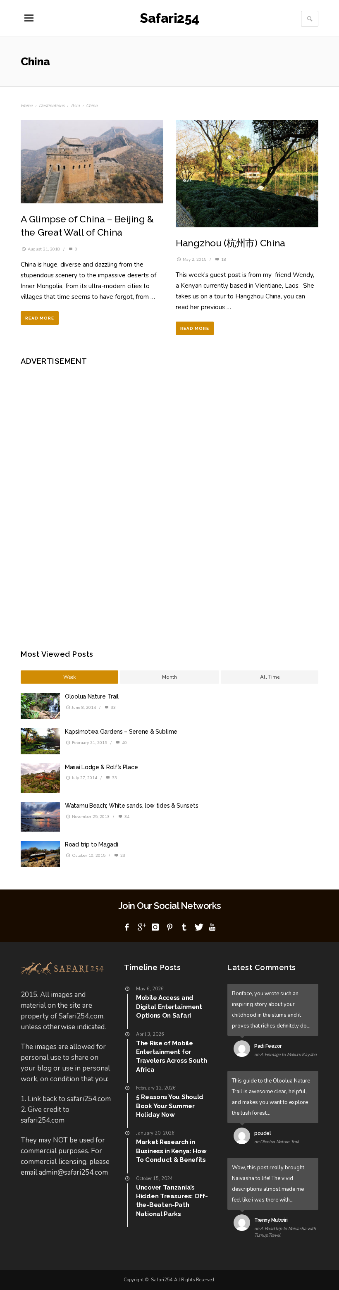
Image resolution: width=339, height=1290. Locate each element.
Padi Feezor (268, 1046)
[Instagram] (155, 927)
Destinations (51, 106)
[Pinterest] (169, 927)
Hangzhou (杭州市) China (230, 242)
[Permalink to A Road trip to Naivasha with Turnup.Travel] (244, 1224)
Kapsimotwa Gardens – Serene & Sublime (121, 731)
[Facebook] (127, 927)
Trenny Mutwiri (270, 1220)
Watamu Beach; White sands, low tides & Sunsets (131, 805)
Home (27, 106)
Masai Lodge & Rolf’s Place (101, 767)
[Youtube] (212, 927)
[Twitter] (198, 927)
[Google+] (141, 927)
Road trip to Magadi (91, 844)
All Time (269, 677)
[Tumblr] (184, 927)
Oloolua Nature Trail (92, 696)
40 (124, 743)
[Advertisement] (93, 501)
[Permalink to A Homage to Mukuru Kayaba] (244, 1050)
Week (69, 677)
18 (223, 259)
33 (113, 708)
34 (126, 817)
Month (169, 677)
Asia (75, 106)
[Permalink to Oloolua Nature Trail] (244, 1137)
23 (122, 855)
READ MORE (39, 318)
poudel (262, 1133)
